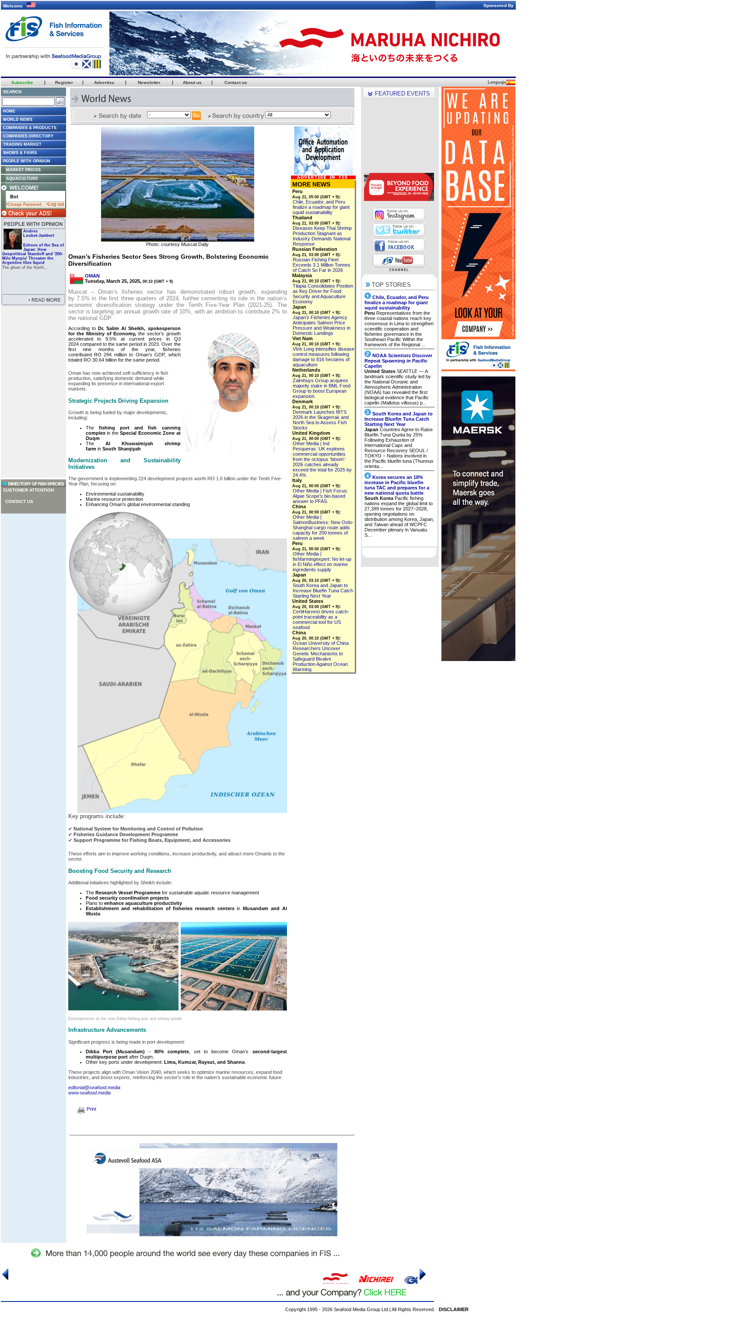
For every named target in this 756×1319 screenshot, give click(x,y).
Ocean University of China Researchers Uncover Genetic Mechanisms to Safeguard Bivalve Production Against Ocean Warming (321, 656)
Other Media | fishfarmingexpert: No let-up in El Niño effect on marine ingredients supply (322, 561)
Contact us (19, 501)
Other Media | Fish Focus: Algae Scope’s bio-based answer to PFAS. (320, 496)
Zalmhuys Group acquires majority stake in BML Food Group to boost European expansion (321, 388)
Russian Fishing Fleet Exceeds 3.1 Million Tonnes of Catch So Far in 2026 (321, 265)
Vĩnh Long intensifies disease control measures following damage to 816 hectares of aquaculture (323, 356)
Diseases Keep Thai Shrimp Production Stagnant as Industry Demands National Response (322, 235)
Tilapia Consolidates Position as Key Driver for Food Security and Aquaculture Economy (323, 293)
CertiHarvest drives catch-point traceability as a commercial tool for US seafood (321, 619)
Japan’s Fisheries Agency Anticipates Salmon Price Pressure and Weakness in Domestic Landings (321, 325)
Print (90, 1108)
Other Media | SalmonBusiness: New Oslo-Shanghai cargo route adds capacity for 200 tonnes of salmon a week (323, 527)
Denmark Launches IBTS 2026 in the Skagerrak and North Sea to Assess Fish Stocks (321, 419)
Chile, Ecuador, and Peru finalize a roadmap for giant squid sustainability (321, 207)
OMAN (92, 275)
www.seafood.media (89, 1092)
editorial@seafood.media (94, 1087)
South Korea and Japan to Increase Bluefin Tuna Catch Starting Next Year (323, 590)
